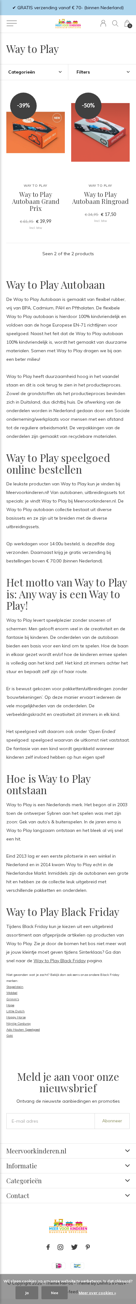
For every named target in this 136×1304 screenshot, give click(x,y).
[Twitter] (74, 1247)
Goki (9, 1036)
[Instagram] (60, 1247)
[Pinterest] (88, 1247)
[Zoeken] (115, 23)
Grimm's (12, 999)
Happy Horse (16, 1017)
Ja (27, 1292)
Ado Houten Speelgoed (23, 1030)
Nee (54, 1292)
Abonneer (112, 1121)
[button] (11, 23)
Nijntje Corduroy (18, 1024)
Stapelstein (14, 987)
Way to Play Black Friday (60, 960)
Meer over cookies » (97, 1292)
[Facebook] (48, 1247)
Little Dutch (15, 1011)
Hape (10, 1005)
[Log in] (103, 23)
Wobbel (11, 993)
